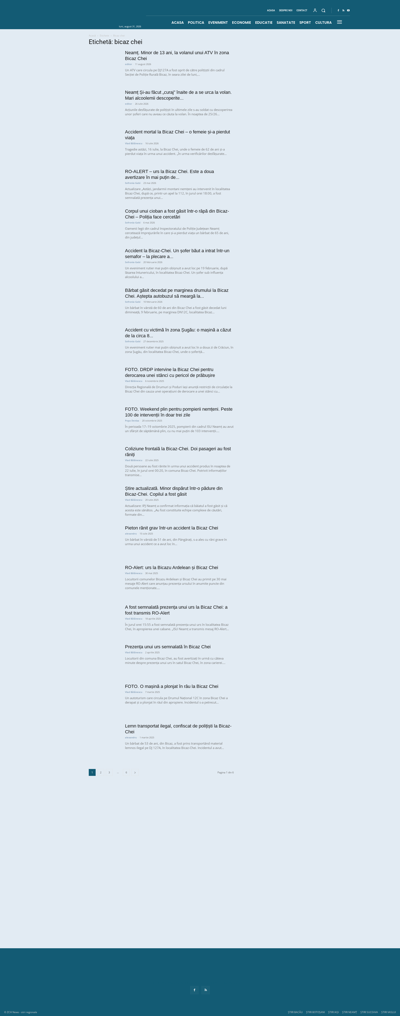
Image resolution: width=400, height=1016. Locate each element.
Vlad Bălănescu (133, 143)
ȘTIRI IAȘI (333, 1012)
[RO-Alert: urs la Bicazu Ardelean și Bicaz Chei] (104, 580)
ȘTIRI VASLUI (388, 1012)
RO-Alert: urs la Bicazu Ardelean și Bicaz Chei (171, 567)
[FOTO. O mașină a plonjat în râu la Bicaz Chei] (104, 699)
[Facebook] (338, 10)
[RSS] (343, 10)
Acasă (92, 35)
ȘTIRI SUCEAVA (369, 1012)
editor (128, 64)
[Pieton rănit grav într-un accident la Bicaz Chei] (104, 540)
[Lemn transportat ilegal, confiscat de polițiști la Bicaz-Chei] (104, 738)
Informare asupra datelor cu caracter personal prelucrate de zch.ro (200, 983)
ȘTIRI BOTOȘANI (315, 1012)
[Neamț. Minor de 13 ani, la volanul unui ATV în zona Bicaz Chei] (104, 65)
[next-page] (135, 772)
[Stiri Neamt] (110, 14)
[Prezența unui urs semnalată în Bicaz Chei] (104, 659)
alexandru (131, 533)
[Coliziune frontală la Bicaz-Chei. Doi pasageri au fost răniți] (104, 461)
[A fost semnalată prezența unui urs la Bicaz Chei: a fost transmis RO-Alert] (104, 620)
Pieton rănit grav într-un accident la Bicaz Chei (171, 528)
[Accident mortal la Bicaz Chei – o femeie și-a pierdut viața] (104, 144)
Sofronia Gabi (132, 182)
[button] (323, 10)
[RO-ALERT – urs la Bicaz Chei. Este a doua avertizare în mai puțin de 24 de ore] (104, 184)
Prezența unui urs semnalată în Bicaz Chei (168, 646)
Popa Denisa (132, 420)
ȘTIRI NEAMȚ (349, 1012)
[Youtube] (348, 10)
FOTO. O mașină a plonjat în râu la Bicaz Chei (171, 686)
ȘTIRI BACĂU (295, 1012)
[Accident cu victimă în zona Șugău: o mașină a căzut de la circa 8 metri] (104, 342)
